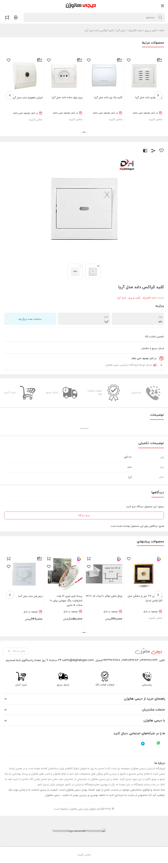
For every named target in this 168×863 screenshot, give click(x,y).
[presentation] (158, 95)
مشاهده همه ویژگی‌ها (30, 319)
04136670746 (149, 660)
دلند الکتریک (135, 30)
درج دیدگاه (84, 515)
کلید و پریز (151, 30)
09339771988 (111, 660)
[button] (87, 132)
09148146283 (130, 660)
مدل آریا (120, 30)
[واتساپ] (158, 743)
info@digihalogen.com (79, 660)
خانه (161, 30)
